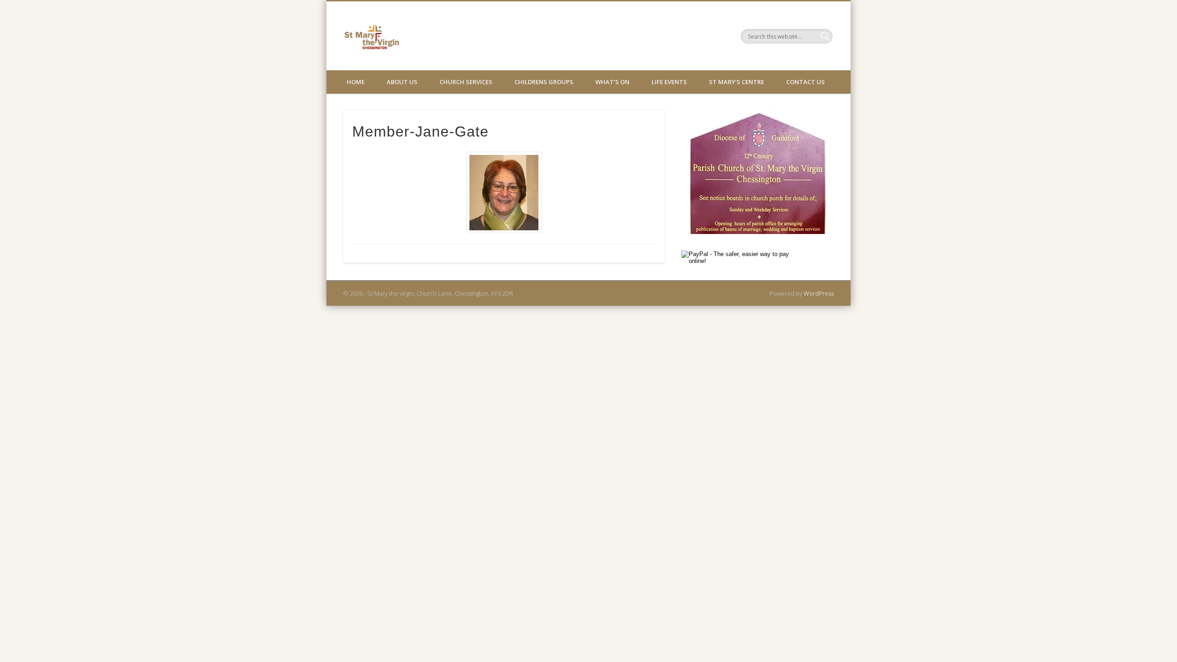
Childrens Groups (543, 82)
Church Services (466, 82)
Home (356, 82)
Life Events (669, 82)
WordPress (819, 293)
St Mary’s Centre (736, 82)
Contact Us (805, 82)
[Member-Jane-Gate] (504, 192)
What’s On (612, 82)
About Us (402, 82)
